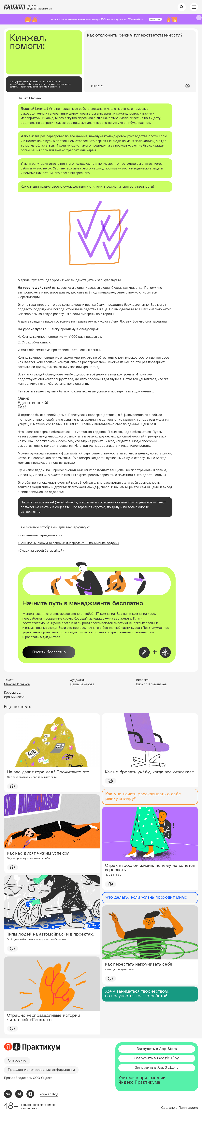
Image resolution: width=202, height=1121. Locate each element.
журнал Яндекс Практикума (39, 7)
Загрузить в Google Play (156, 1058)
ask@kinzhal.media (22, 84)
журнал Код (49, 1094)
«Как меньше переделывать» (40, 535)
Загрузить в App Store (157, 1049)
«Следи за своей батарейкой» (41, 550)
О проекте (17, 1060)
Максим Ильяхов (17, 684)
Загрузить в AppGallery (157, 1067)
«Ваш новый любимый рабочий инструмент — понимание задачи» (68, 543)
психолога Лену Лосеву (112, 321)
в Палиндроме (187, 1108)
